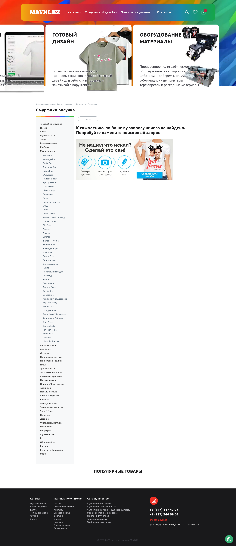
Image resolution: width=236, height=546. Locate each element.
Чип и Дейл (49, 159)
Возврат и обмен (62, 512)
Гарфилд (47, 275)
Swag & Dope (46, 411)
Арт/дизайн (46, 388)
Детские (44, 419)
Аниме (46, 229)
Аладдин (47, 252)
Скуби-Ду (48, 291)
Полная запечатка (39, 512)
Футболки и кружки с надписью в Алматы (109, 509)
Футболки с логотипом (99, 522)
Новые (87, 119)
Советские (48, 295)
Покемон (47, 337)
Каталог (79, 104)
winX (45, 206)
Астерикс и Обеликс (53, 318)
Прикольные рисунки (51, 357)
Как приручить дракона (55, 299)
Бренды (44, 446)
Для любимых (47, 368)
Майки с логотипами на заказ (102, 512)
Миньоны (48, 333)
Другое (46, 233)
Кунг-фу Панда (50, 182)
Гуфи (45, 198)
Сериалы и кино (48, 345)
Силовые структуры (50, 395)
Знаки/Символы (48, 403)
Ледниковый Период (54, 217)
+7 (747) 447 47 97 (164, 510)
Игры (43, 364)
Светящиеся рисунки (51, 376)
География (45, 430)
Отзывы (58, 503)
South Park (48, 155)
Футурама (48, 175)
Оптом (33, 519)
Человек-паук (50, 178)
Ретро (43, 438)
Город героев (49, 310)
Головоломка (50, 329)
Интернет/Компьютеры (52, 384)
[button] (10, 59)
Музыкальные (47, 135)
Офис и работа (47, 442)
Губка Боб (48, 171)
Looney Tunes (49, 221)
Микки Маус (49, 190)
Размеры (58, 522)
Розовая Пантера (51, 202)
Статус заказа (60, 528)
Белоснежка (49, 260)
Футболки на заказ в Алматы (102, 506)
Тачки (46, 279)
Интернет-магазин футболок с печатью (54, 104)
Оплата (57, 519)
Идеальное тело (48, 391)
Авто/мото (45, 349)
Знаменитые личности (51, 407)
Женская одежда (38, 506)
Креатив (44, 399)
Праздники (46, 426)
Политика (45, 415)
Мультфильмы (47, 151)
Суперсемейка (50, 264)
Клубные (44, 147)
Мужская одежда (39, 503)
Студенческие (47, 434)
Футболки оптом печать (99, 503)
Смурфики (48, 283)
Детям (33, 509)
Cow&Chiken (49, 213)
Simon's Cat (48, 306)
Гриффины (48, 186)
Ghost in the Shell (51, 341)
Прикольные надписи (51, 360)
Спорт (43, 131)
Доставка (58, 515)
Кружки (34, 515)
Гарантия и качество (64, 506)
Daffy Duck (48, 163)
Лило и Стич (49, 287)
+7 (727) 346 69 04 (164, 514)
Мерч (43, 453)
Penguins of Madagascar (54, 314)
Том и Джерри (50, 248)
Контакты (59, 509)
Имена (43, 128)
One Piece (48, 322)
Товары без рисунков (51, 124)
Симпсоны (48, 194)
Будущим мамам (48, 143)
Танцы (43, 139)
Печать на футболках (98, 515)
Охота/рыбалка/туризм (52, 422)
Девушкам (45, 353)
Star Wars (47, 225)
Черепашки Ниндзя (53, 271)
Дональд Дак (49, 167)
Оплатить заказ (62, 525)
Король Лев (49, 244)
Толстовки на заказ (97, 519)
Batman (46, 236)
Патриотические (48, 380)
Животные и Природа (51, 372)
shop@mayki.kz (158, 519)
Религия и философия (52, 450)
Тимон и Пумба (51, 240)
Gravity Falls (49, 326)
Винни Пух (48, 256)
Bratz (45, 209)
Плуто (46, 267)
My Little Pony (50, 302)
